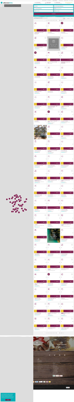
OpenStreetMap (29, 389)
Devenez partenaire (61, 398)
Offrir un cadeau (37, 398)
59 (61, 316)
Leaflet (26, 389)
